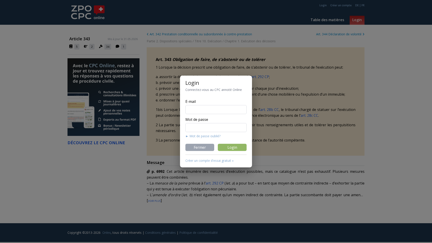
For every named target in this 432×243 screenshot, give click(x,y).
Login (232, 147)
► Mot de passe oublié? (202, 136)
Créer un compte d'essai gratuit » (209, 160)
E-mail (190, 101)
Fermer (200, 147)
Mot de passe (196, 119)
